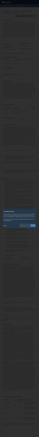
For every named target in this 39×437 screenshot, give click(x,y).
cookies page (7, 220)
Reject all (5, 225)
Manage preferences (24, 225)
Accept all (33, 225)
